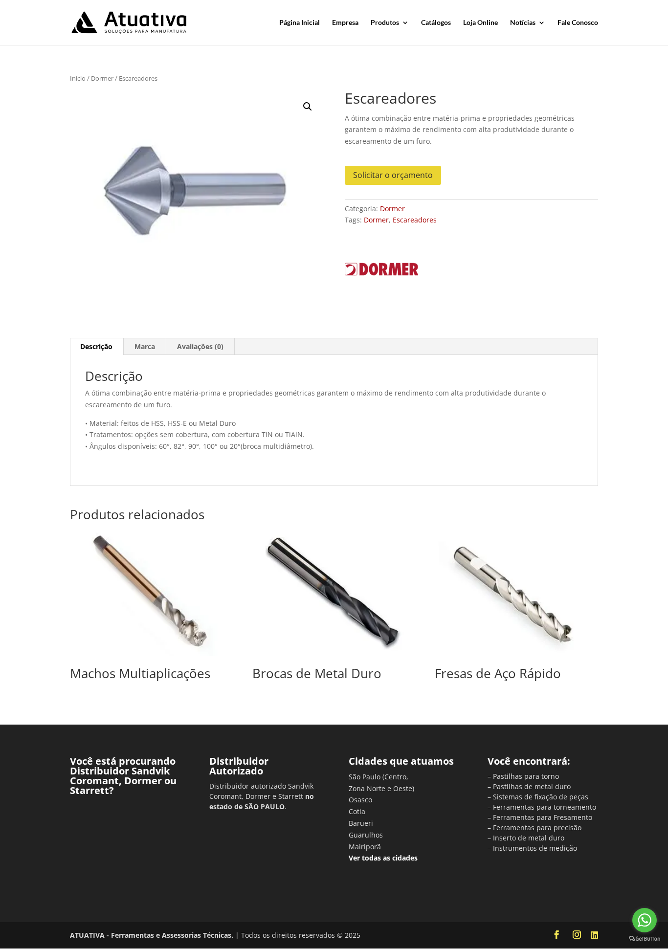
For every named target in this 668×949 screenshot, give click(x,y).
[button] (307, 106)
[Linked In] (594, 935)
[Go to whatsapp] (644, 920)
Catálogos (436, 22)
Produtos (385, 22)
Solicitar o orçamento (393, 175)
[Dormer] (381, 271)
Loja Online (480, 22)
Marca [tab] (144, 346)
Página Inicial (299, 22)
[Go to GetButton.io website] (644, 939)
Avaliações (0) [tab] (200, 346)
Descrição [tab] (96, 346)
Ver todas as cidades (383, 857)
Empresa (345, 22)
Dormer (102, 78)
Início (78, 78)
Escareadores (415, 219)
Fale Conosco (577, 22)
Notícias (522, 22)
